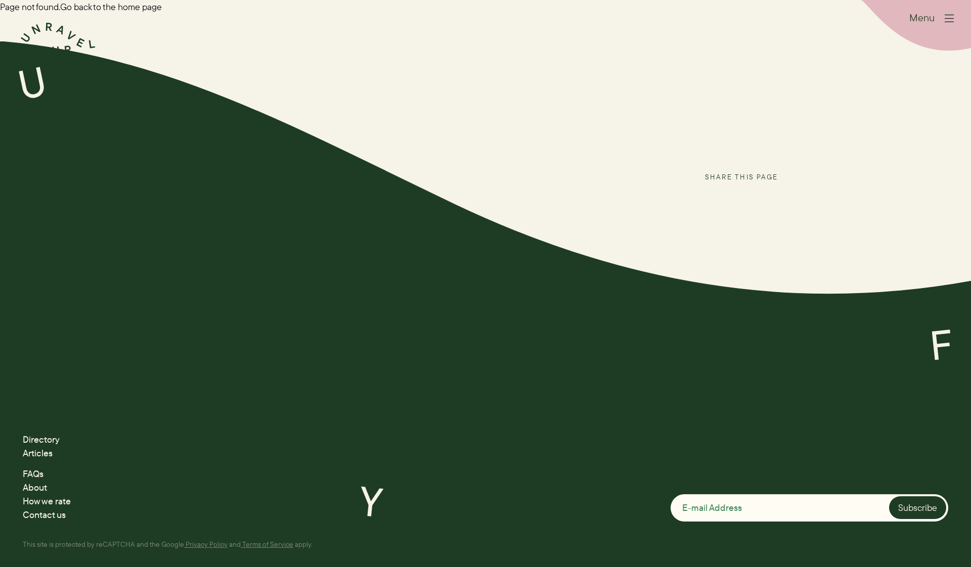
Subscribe (917, 507)
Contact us (44, 515)
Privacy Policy (207, 544)
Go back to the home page (111, 7)
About (35, 487)
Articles (38, 453)
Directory (41, 439)
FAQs (33, 474)
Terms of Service (267, 544)
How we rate (47, 501)
